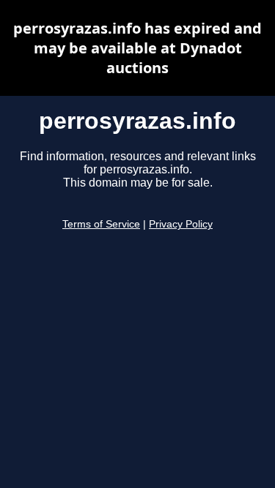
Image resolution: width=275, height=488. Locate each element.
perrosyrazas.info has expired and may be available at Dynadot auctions (137, 48)
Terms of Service (101, 224)
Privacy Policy (181, 224)
